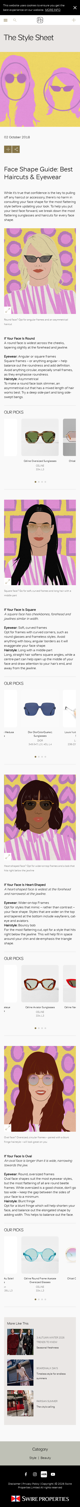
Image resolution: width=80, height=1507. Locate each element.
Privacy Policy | (32, 1483)
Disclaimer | (15, 1483)
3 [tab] (42, 482)
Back (76, 1461)
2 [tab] (39, 482)
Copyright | (48, 1483)
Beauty (46, 1458)
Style (33, 1458)
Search (15, 20)
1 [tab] (35, 482)
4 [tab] (45, 482)
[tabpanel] (40, 445)
